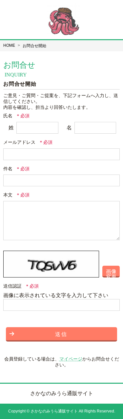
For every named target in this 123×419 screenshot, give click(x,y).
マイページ (70, 358)
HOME (9, 45)
